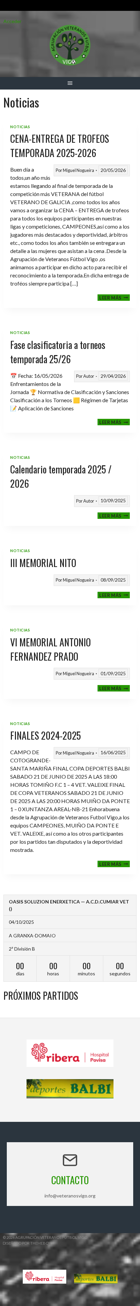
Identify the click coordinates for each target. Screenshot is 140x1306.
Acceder (12, 21)
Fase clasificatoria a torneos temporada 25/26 (57, 352)
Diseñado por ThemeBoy (27, 1243)
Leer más (114, 297)
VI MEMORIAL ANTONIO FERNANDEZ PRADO (50, 649)
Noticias (20, 126)
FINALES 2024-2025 (45, 735)
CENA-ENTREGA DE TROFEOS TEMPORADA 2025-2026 (59, 146)
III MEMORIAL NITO (43, 563)
